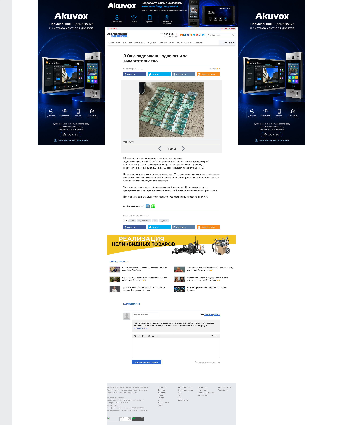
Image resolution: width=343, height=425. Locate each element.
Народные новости (185, 387)
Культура (163, 43)
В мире (160, 405)
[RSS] (181, 35)
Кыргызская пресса (185, 390)
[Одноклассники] (191, 35)
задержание (144, 221)
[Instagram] (200, 35)
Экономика (139, 43)
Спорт (172, 43)
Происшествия (184, 43)
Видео (180, 398)
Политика (127, 43)
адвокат (164, 221)
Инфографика (183, 400)
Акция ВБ (197, 43)
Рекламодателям (228, 29)
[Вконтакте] (184, 35)
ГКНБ (132, 221)
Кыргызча (113, 29)
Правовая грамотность (206, 392)
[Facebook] (188, 35)
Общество (151, 43)
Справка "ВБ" (203, 395)
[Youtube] (197, 35)
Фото (179, 395)
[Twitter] (194, 35)
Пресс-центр (223, 390)
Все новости (114, 43)
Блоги (180, 392)
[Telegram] (203, 35)
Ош (155, 221)
